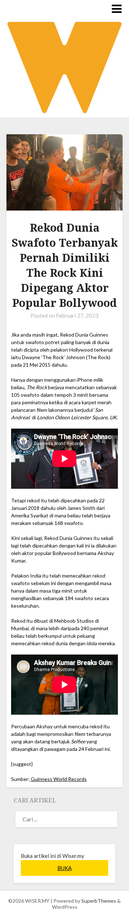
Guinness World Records (58, 779)
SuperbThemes (98, 901)
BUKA (64, 868)
